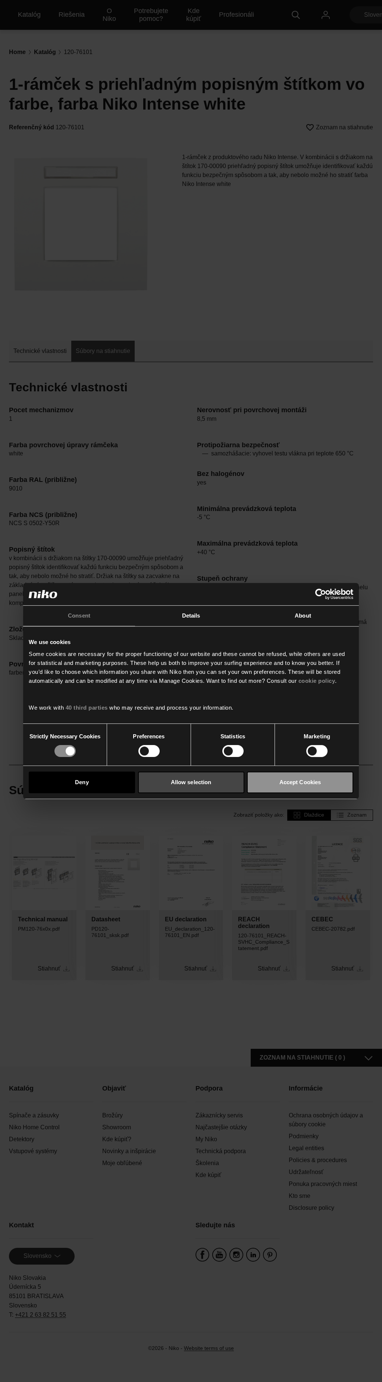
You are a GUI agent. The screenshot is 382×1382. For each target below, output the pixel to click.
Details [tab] (191, 615)
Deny (81, 782)
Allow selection (191, 782)
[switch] (149, 751)
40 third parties (87, 707)
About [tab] (303, 615)
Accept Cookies (300, 782)
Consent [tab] (79, 615)
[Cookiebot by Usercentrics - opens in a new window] (320, 594)
